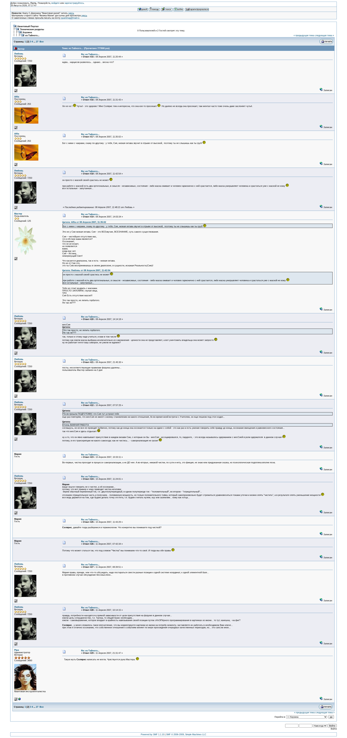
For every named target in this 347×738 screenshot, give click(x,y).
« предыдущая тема (304, 35)
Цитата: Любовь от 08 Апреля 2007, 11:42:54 (86, 270)
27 (37, 41)
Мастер (18, 213)
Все (42, 41)
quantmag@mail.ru (70, 18)
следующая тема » (324, 35)
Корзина (27, 32)
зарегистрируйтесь (74, 3)
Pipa (16, 650)
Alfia (16, 96)
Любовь (18, 53)
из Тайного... (32, 35)
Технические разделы (32, 29)
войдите (55, 3)
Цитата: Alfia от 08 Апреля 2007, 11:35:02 (84, 222)
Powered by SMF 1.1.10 (152, 734)
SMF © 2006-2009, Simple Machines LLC (186, 734)
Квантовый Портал (28, 26)
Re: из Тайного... (90, 54)
